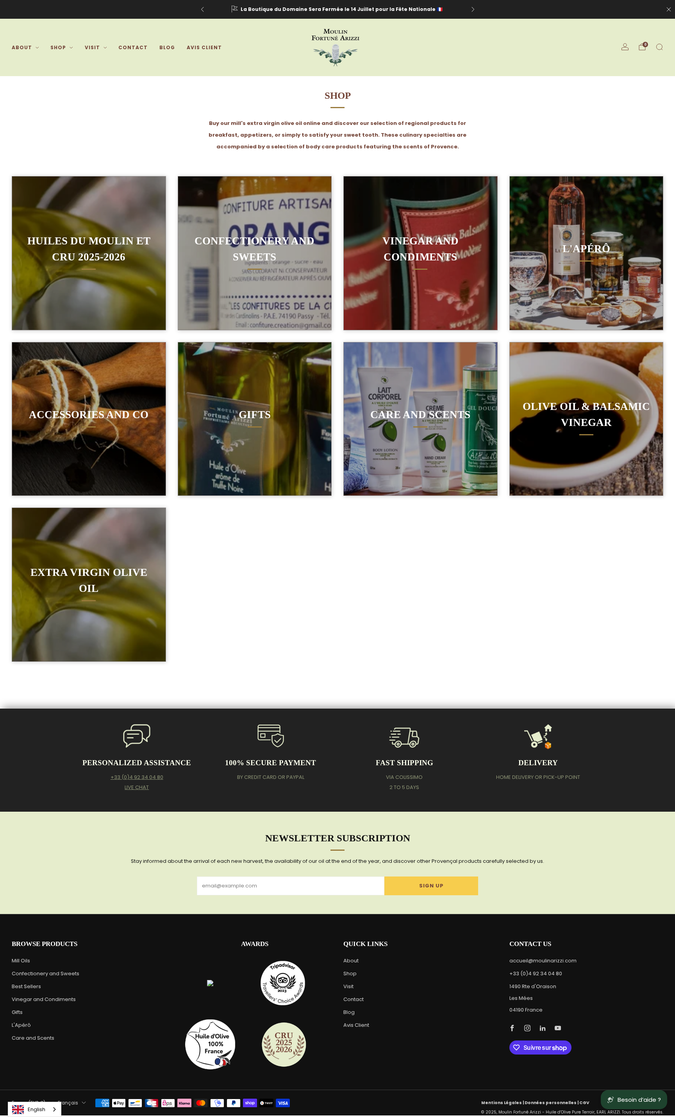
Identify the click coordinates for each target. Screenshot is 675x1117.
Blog (167, 47)
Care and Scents (33, 1038)
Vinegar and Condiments (44, 999)
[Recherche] (659, 47)
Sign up (431, 885)
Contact (133, 47)
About (22, 47)
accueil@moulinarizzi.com (543, 960)
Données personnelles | (552, 1103)
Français (68, 1103)
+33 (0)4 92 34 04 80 (137, 777)
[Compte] (625, 47)
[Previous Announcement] (202, 9)
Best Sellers (26, 986)
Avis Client (204, 47)
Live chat (137, 787)
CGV (584, 1103)
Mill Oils (21, 960)
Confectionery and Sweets (45, 973)
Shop (58, 47)
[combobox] (34, 1109)
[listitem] (338, 9)
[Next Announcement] (473, 9)
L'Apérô (21, 1025)
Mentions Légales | (503, 1103)
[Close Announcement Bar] (668, 9)
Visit (92, 47)
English (36, 1109)
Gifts (17, 1012)
